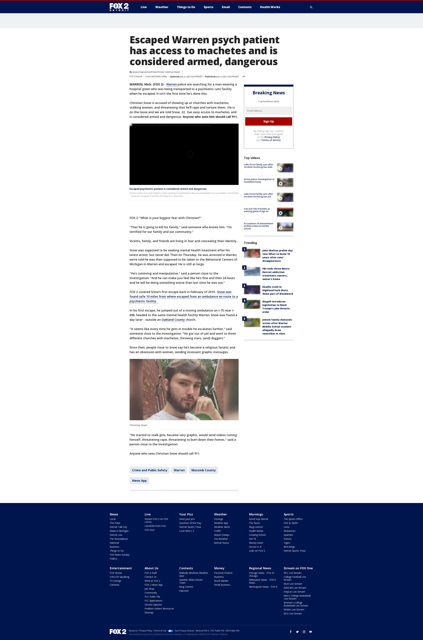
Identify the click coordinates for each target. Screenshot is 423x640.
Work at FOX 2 (152, 580)
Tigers (287, 542)
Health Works (256, 530)
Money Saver (256, 542)
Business (114, 546)
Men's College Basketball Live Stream (297, 597)
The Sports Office (293, 519)
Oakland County (173, 320)
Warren (172, 84)
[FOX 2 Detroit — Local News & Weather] (121, 7)
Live (148, 514)
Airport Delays (221, 534)
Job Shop (149, 588)
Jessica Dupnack (140, 72)
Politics (113, 558)
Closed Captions (153, 604)
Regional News (260, 568)
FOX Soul (149, 529)
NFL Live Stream (293, 572)
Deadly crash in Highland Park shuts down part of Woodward (277, 290)
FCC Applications (153, 600)
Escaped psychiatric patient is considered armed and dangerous (168, 188)
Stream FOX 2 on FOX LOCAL (156, 520)
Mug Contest (256, 526)
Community (151, 592)
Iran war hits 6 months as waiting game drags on (257, 210)
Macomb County (203, 470)
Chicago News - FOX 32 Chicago (261, 574)
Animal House (221, 542)
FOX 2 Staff (151, 572)
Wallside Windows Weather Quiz (193, 574)
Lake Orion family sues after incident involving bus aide (258, 166)
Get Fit (252, 538)
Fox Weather (221, 538)
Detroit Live (116, 534)
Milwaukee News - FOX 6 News (262, 581)
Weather (220, 514)
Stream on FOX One (298, 568)
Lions (286, 526)
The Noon (254, 522)
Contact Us (150, 576)
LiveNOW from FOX (155, 525)
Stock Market (221, 580)
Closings (218, 519)
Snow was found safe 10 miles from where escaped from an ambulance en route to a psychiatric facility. (184, 296)
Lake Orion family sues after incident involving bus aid (258, 195)
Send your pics (187, 519)
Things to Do (117, 550)
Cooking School (257, 534)
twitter (297, 631)
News (114, 514)
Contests (114, 584)
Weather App (221, 522)
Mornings (256, 514)
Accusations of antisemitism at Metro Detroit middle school (258, 226)
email (310, 631)
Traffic (217, 530)
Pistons (288, 538)
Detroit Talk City (118, 526)
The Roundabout (119, 538)
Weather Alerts (222, 526)
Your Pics (186, 514)
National (114, 542)
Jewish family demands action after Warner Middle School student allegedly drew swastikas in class (277, 326)
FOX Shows (116, 572)
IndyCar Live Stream (294, 591)
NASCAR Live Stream (295, 587)
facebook (290, 631)
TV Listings (115, 580)
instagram (304, 631)
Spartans (288, 534)
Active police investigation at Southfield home (259, 180)
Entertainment (121, 568)
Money (219, 568)
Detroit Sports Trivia (190, 526)
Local (112, 519)
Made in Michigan (119, 530)
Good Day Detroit (258, 519)
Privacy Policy (272, 137)
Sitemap (149, 612)
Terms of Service (271, 140)
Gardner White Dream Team (191, 581)
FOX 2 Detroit (136, 76)
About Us (151, 568)
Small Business (222, 584)
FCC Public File (152, 596)
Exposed (183, 590)
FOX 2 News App (154, 584)
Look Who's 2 (186, 530)
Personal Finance (223, 572)
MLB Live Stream (293, 583)
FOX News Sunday (119, 554)
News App (139, 481)
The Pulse (115, 522)
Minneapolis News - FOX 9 (263, 586)
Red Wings (289, 546)
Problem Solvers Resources (159, 608)
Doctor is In (255, 546)
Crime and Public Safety (156, 76)
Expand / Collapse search (311, 7)
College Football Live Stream (295, 578)
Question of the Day (190, 522)
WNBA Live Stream (294, 609)
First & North (291, 522)
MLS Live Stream (293, 613)
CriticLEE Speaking (119, 576)
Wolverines (289, 530)
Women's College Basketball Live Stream (296, 604)
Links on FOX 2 (257, 550)
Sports (288, 514)
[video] (285, 168)
